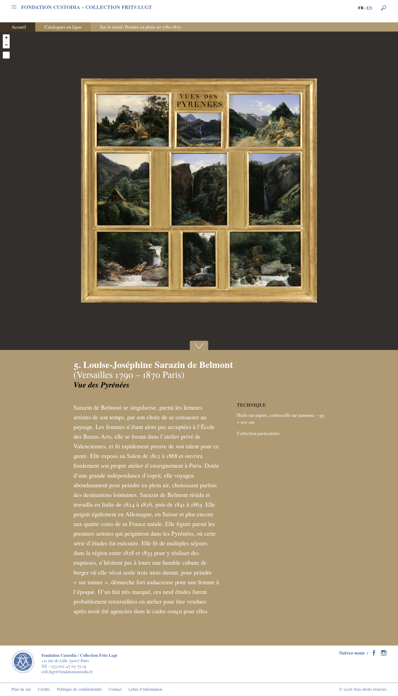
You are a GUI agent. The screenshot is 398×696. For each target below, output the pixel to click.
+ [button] (6, 38)
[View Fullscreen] (6, 55)
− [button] (6, 45)
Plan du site (21, 689)
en (369, 8)
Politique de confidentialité (79, 689)
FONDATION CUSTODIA (86, 7)
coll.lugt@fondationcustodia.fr (67, 671)
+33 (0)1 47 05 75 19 (68, 666)
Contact (115, 689)
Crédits (44, 689)
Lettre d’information (145, 689)
